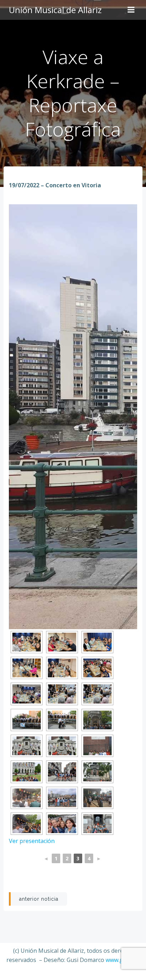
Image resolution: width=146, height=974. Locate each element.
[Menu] (131, 10)
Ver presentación (32, 841)
